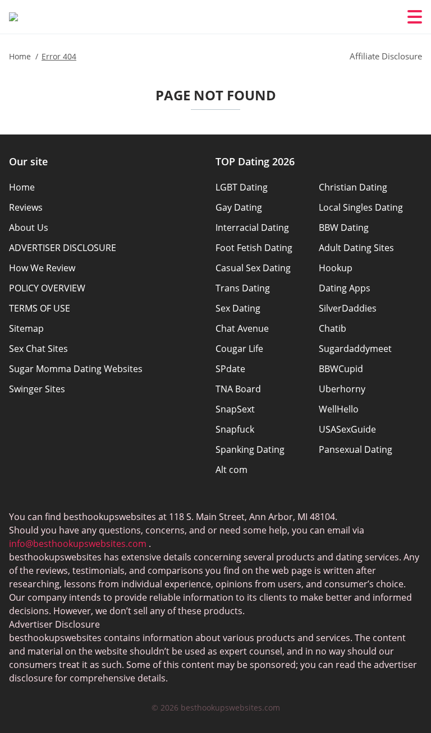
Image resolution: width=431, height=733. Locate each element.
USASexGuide (347, 429)
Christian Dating (353, 187)
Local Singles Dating (361, 207)
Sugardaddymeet (355, 348)
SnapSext (235, 409)
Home (22, 187)
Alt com (231, 469)
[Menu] (414, 17)
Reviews (26, 207)
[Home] (13, 16)
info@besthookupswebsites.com (77, 543)
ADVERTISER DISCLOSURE (62, 248)
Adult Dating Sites (356, 248)
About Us (28, 227)
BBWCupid (341, 369)
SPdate (230, 369)
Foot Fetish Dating (254, 248)
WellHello (339, 409)
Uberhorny (342, 389)
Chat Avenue (242, 328)
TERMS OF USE (39, 308)
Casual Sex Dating (253, 268)
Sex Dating (238, 308)
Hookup (335, 268)
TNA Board (238, 389)
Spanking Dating (250, 449)
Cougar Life (239, 348)
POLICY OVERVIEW (47, 288)
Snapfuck (235, 429)
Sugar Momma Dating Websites (76, 369)
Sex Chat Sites (38, 348)
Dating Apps (344, 288)
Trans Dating (243, 288)
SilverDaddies (348, 308)
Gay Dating (239, 207)
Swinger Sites (37, 389)
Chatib (332, 328)
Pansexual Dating (355, 449)
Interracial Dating (252, 227)
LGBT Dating (242, 187)
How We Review (42, 268)
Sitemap (26, 328)
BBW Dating (344, 227)
